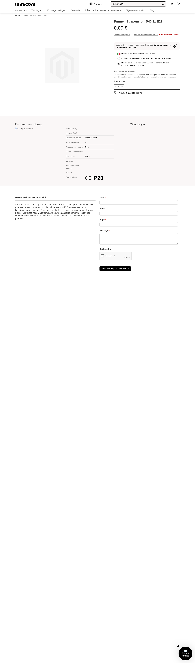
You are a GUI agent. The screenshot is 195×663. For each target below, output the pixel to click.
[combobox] (138, 3)
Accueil (18, 15)
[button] (98, 4)
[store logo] (25, 4)
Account (172, 4)
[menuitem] (21, 10)
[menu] (97, 10)
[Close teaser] (177, 645)
